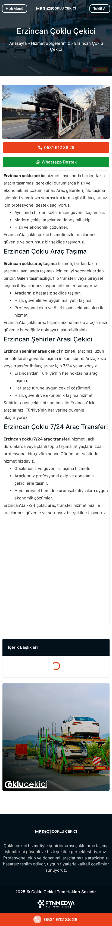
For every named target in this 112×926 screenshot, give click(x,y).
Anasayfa (18, 43)
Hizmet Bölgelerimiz (50, 43)
